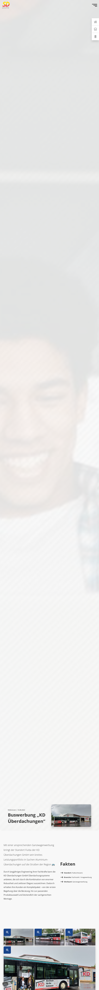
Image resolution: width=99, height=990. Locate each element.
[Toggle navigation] (95, 5)
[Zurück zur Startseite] (95, 21)
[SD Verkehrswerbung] (6, 5)
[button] (5, 984)
